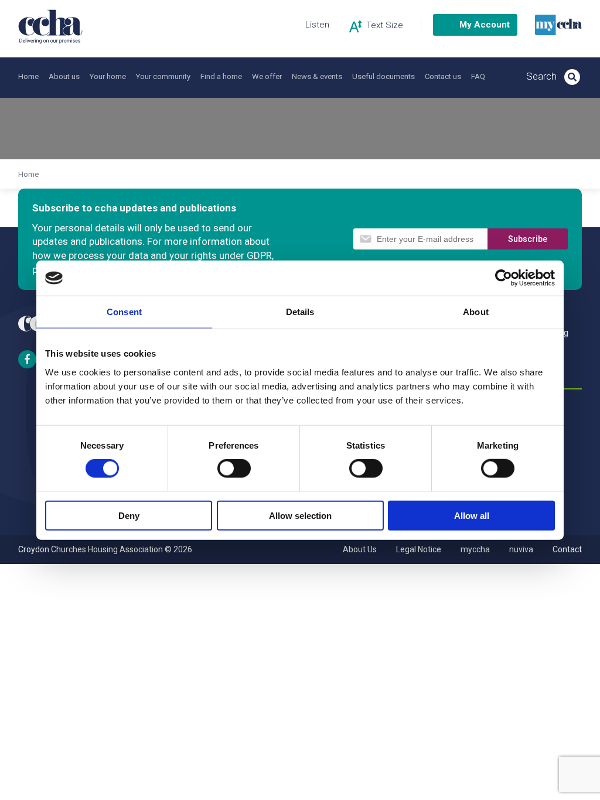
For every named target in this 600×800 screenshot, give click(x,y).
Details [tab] (300, 312)
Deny (128, 515)
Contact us (443, 76)
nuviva (521, 549)
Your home (108, 76)
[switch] (234, 468)
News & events (317, 76)
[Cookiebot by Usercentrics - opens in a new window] (503, 278)
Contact (567, 549)
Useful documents (383, 76)
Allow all (471, 515)
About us (64, 76)
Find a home (221, 76)
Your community (163, 76)
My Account (484, 24)
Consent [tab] (124, 312)
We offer (267, 76)
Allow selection (300, 515)
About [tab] (476, 312)
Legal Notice (418, 549)
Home (28, 76)
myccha (475, 549)
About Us (360, 549)
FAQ (478, 76)
